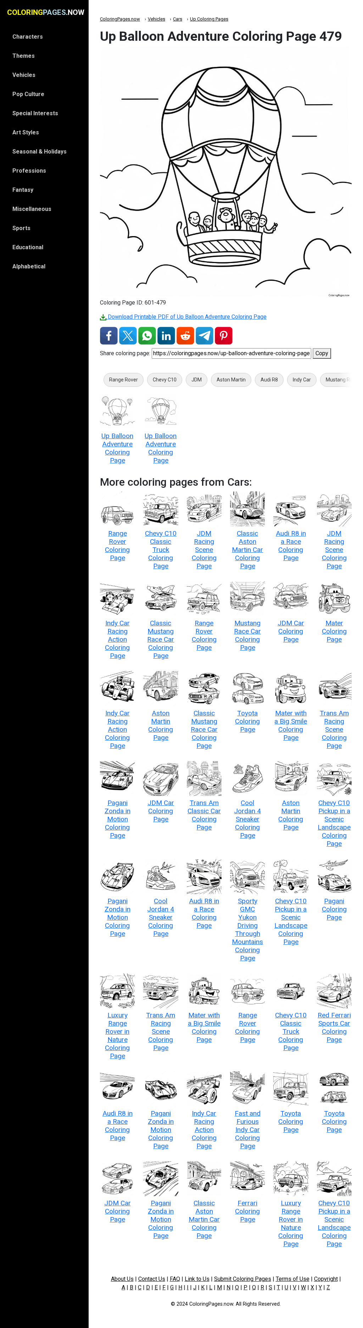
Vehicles (156, 19)
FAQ (175, 1279)
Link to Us (197, 1279)
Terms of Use (292, 1279)
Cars (177, 19)
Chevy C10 (165, 380)
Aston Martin (231, 380)
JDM (196, 380)
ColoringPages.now (120, 19)
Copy (321, 353)
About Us (122, 1279)
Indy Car (302, 380)
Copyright (326, 1279)
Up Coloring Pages (209, 19)
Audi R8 (269, 380)
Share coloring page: (125, 353)
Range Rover (123, 380)
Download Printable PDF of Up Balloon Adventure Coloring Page (186, 316)
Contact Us (151, 1279)
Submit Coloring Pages (242, 1279)
